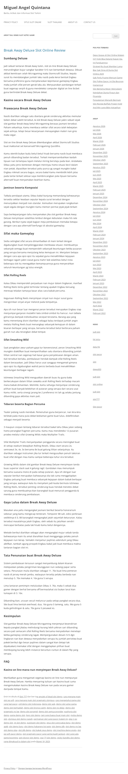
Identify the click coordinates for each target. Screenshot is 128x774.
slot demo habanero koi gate (37, 726)
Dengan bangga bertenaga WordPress (35, 768)
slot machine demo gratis (64, 730)
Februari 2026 (99, 145)
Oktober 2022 (99, 294)
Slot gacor (97, 406)
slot (94, 361)
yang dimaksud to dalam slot (17, 741)
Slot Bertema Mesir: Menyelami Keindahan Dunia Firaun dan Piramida (107, 92)
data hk (96, 346)
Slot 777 (23, 696)
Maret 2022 (98, 309)
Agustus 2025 (99, 167)
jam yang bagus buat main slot (55, 715)
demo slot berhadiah (13, 707)
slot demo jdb (58, 726)
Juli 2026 (96, 130)
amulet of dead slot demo (50, 696)
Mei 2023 (97, 268)
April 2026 (97, 137)
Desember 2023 (100, 242)
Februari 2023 (99, 279)
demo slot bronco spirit (35, 707)
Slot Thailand (55, 22)
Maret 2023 (98, 275)
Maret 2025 (98, 186)
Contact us (89, 22)
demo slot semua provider (51, 711)
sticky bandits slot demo (68, 737)
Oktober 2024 (99, 204)
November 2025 (100, 156)
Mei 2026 (97, 133)
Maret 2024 (98, 231)
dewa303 (97, 369)
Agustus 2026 (99, 126)
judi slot (96, 332)
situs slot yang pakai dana (58, 722)
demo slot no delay (55, 707)
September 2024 (100, 208)
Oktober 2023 (99, 249)
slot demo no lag (73, 726)
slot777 (96, 399)
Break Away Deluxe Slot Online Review (34, 50)
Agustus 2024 (99, 212)
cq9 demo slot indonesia (29, 704)
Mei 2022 (97, 302)
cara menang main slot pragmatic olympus (34, 700)
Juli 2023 (96, 260)
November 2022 (100, 290)
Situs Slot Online (32, 22)
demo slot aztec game (66, 704)
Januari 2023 (98, 283)
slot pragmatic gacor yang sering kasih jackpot (44, 734)
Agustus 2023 (99, 257)
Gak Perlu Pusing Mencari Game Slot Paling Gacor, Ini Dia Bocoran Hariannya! (108, 81)
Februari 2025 (99, 189)
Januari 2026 (98, 148)
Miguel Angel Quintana (27, 7)
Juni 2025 (97, 174)
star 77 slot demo (48, 737)
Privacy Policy (11, 22)
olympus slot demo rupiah (20, 719)
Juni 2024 (97, 219)
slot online (98, 384)
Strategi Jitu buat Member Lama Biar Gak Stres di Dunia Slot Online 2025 (107, 70)
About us (72, 22)
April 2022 (97, 305)
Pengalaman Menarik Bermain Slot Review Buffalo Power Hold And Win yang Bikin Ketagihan (107, 104)
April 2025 (97, 182)
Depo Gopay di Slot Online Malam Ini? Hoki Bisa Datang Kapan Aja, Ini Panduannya (108, 59)
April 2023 (97, 272)
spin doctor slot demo (29, 737)
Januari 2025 (98, 193)
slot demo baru (16, 726)
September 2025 (100, 163)
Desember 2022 (100, 287)
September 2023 (100, 253)
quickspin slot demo (36, 722)
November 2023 (100, 245)
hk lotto (96, 339)
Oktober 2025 (99, 159)
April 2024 (97, 227)
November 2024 (100, 201)
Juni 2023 (97, 264)
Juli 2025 (96, 171)
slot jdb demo (24, 730)
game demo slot (17, 715)
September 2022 (100, 298)
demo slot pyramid (29, 711)
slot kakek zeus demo (42, 730)
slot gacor (97, 354)
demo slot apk (48, 704)
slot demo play (10, 730)
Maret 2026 (98, 141)
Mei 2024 (97, 223)
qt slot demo (20, 722)
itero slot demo (33, 715)
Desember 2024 (100, 197)
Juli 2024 (96, 216)
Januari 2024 (98, 238)
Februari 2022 (99, 313)
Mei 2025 (97, 178)
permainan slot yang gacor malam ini (51, 719)
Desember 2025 (100, 152)
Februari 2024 (99, 234)
